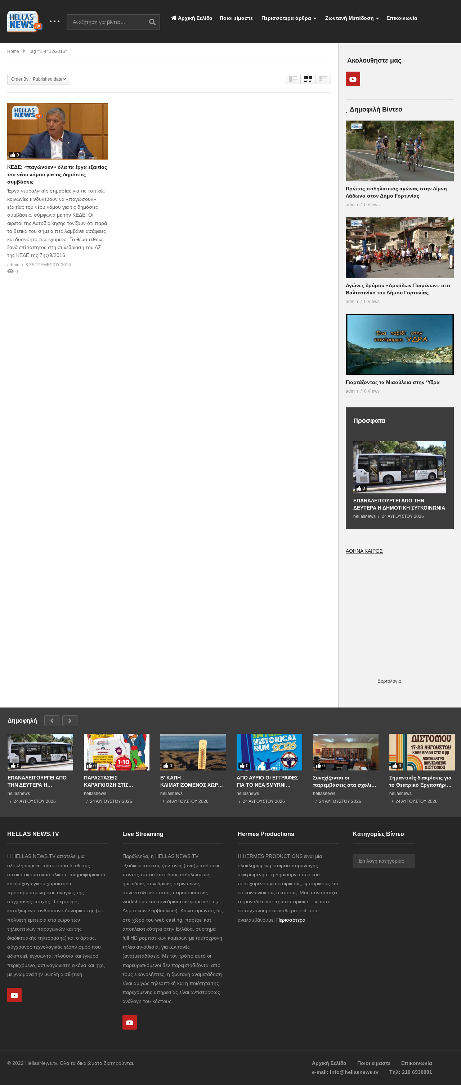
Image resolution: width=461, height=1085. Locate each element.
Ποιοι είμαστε (236, 18)
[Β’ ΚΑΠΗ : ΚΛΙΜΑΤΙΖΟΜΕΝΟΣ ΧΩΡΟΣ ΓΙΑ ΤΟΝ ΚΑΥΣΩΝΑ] (193, 752)
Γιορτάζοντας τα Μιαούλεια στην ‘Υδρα (393, 382)
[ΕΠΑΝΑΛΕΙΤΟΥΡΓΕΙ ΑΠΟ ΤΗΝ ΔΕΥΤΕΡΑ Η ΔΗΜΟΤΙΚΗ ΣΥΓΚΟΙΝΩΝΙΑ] (399, 467)
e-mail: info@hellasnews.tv (345, 1072)
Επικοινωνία (401, 18)
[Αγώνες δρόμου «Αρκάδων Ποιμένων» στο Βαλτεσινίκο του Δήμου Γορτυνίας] (400, 247)
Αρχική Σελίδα (194, 18)
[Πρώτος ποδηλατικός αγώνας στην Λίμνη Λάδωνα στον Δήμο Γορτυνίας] (400, 151)
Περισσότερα (290, 920)
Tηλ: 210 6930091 (410, 1072)
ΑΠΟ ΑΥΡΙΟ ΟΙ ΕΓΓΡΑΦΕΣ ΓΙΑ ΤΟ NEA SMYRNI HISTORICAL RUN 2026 (267, 781)
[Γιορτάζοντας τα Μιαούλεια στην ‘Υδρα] (400, 344)
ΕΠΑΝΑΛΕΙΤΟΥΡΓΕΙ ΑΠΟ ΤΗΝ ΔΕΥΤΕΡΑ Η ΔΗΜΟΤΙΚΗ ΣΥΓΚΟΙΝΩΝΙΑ (399, 504)
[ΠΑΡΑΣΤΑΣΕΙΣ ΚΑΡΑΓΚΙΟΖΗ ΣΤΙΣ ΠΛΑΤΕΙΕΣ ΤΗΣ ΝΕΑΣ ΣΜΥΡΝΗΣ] (116, 752)
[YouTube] (353, 79)
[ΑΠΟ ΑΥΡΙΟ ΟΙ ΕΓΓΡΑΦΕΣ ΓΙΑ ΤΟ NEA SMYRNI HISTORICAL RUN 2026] (269, 752)
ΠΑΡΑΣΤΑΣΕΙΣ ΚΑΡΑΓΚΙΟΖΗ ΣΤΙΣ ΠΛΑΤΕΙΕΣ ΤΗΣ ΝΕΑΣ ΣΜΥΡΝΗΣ (109, 781)
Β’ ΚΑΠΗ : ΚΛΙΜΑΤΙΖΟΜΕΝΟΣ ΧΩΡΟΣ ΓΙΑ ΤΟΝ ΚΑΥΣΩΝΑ (192, 781)
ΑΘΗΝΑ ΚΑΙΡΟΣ (364, 551)
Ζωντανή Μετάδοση (349, 18)
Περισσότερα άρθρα (285, 18)
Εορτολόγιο (389, 681)
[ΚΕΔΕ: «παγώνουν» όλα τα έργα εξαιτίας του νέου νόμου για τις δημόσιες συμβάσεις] (57, 131)
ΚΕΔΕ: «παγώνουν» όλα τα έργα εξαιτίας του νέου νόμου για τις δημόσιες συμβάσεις (57, 174)
